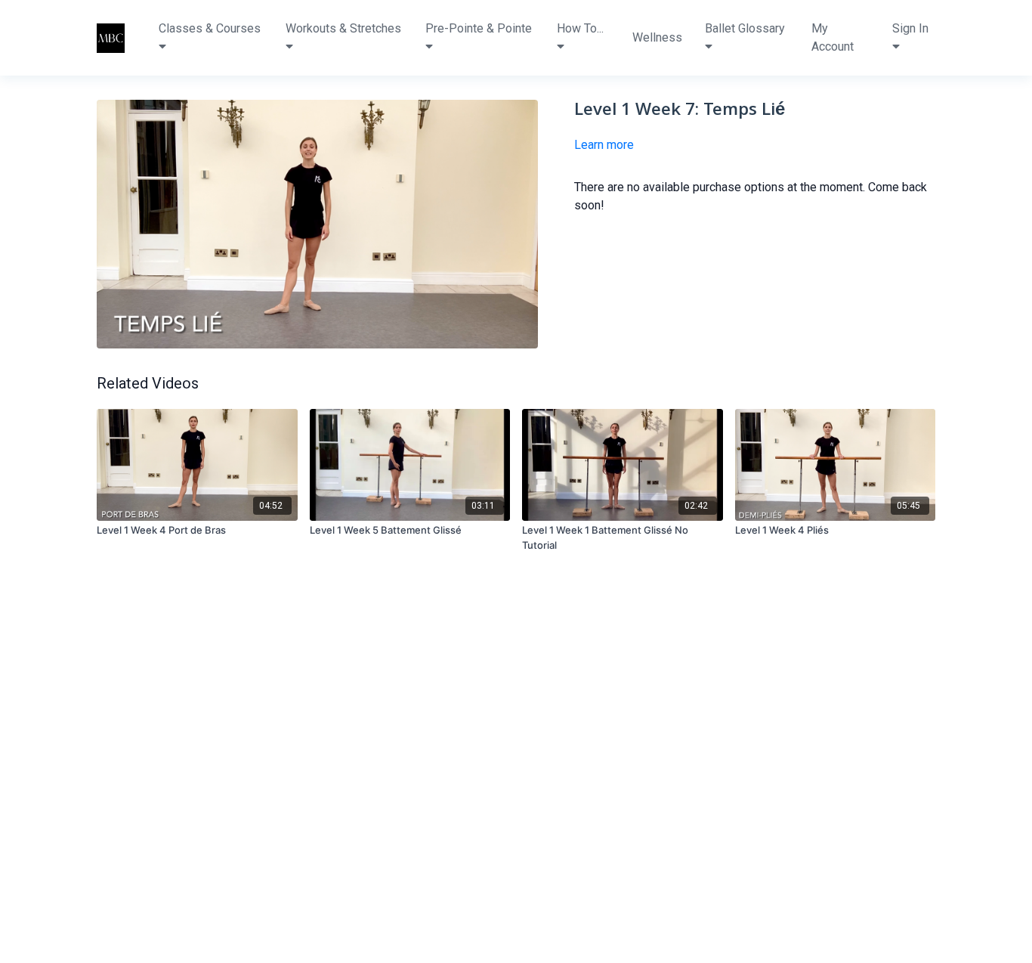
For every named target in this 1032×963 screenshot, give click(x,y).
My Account (832, 37)
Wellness (657, 37)
